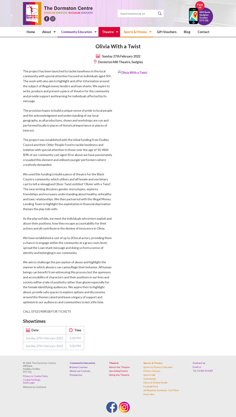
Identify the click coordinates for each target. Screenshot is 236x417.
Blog (187, 32)
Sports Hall (149, 374)
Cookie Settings (31, 379)
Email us (197, 366)
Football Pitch (150, 386)
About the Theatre (119, 367)
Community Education (76, 32)
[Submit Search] (161, 13)
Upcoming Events (118, 370)
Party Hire (148, 394)
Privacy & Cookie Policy (35, 376)
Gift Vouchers (167, 32)
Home (31, 32)
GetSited (41, 386)
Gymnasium (149, 378)
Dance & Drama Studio (155, 382)
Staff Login (29, 382)
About (46, 32)
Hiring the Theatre (119, 374)
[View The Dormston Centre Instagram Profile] (52, 18)
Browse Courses (79, 367)
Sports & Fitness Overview (157, 367)
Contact (203, 32)
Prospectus (76, 374)
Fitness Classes (151, 370)
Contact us (199, 362)
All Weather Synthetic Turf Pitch (161, 390)
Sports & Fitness (135, 32)
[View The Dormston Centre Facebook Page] (46, 18)
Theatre (108, 32)
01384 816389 (205, 370)
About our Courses (80, 370)
